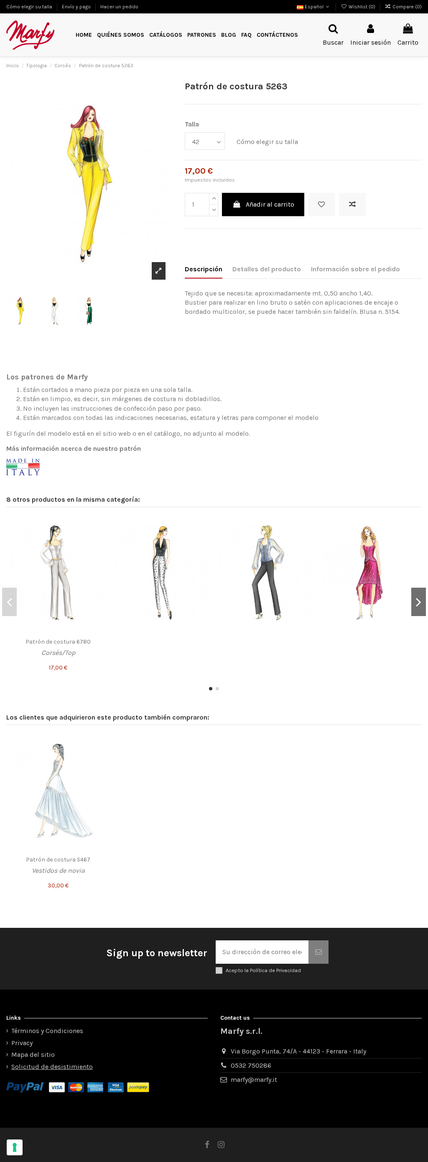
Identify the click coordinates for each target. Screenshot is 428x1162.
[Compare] (99, 540)
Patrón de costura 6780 (58, 641)
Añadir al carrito (270, 204)
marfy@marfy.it (254, 1080)
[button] (202, 35)
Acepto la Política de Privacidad (263, 970)
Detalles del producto (266, 269)
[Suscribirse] (318, 952)
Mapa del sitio (33, 1054)
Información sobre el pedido (355, 269)
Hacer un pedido (119, 7)
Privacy (22, 1043)
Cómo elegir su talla (30, 7)
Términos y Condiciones (47, 1031)
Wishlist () (361, 7)
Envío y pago (77, 7)
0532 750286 (251, 1065)
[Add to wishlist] (321, 204)
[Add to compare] (352, 204)
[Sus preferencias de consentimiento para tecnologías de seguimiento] (15, 1147)
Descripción (203, 269)
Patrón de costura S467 (58, 859)
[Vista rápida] (99, 555)
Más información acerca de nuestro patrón (73, 448)
